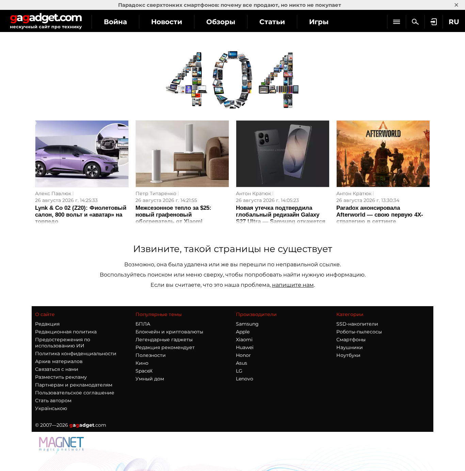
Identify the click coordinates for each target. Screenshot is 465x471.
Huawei (245, 347)
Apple (243, 332)
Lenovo (244, 379)
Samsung (247, 324)
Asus (241, 363)
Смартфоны (351, 339)
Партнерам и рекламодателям (73, 385)
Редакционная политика (66, 332)
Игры (318, 22)
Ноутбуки (348, 355)
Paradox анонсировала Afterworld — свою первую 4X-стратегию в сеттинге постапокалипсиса (379, 218)
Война (115, 22)
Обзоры (220, 22)
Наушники (349, 347)
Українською (51, 408)
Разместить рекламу (61, 377)
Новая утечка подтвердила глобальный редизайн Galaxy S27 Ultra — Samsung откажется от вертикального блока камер (280, 218)
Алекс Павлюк (53, 193)
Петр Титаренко (155, 193)
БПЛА (142, 324)
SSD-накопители (357, 324)
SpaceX (144, 371)
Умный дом (149, 379)
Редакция (47, 324)
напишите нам (293, 285)
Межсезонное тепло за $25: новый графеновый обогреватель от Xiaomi (173, 215)
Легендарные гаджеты (164, 339)
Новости (166, 22)
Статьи (272, 22)
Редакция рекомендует (165, 347)
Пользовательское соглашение (74, 393)
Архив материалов (59, 361)
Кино (141, 363)
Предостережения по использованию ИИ (62, 342)
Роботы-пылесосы (359, 332)
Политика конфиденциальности (75, 353)
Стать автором (53, 400)
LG (239, 371)
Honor (243, 355)
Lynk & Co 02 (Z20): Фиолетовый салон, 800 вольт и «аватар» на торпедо (80, 215)
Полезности (150, 355)
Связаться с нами (56, 369)
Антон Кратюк (253, 193)
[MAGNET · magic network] (62, 452)
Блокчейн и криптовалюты (169, 332)
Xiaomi (244, 339)
